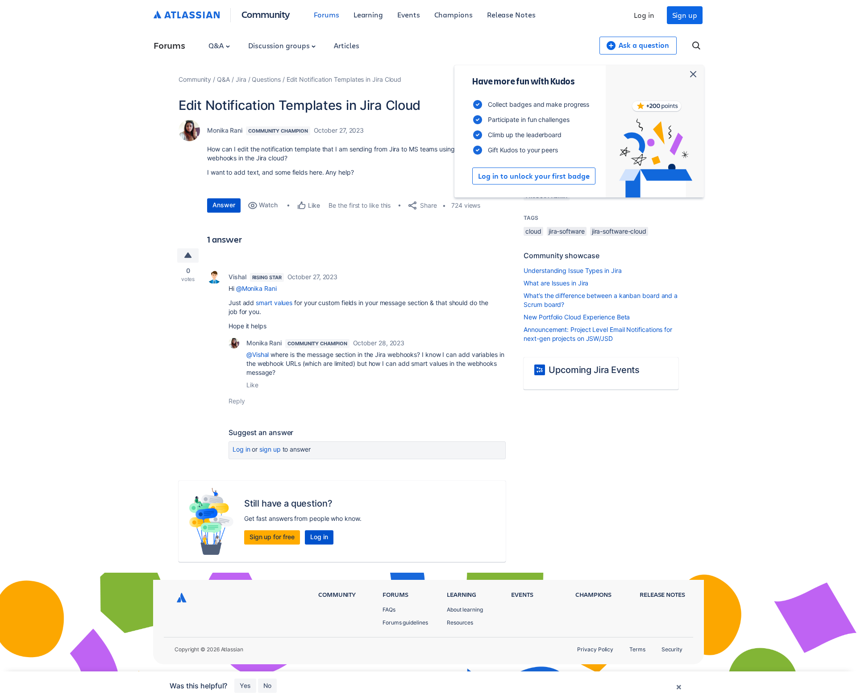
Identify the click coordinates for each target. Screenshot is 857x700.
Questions (266, 79)
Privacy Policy (595, 649)
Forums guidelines (405, 622)
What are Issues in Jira (556, 283)
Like (252, 385)
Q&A (216, 45)
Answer (223, 205)
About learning (465, 609)
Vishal (237, 277)
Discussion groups (280, 45)
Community (265, 14)
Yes (245, 685)
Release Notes (511, 14)
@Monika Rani (256, 288)
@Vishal (257, 354)
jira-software (567, 231)
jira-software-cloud (619, 231)
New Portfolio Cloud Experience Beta (577, 317)
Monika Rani (224, 130)
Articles (346, 45)
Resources (460, 622)
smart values (274, 302)
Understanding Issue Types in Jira (572, 270)
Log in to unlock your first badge (534, 176)
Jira (241, 79)
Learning (368, 14)
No (267, 685)
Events (408, 14)
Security (671, 649)
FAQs (389, 609)
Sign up (684, 15)
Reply (237, 401)
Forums (326, 14)
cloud (533, 231)
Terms (637, 649)
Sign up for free (272, 537)
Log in (644, 15)
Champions (453, 14)
